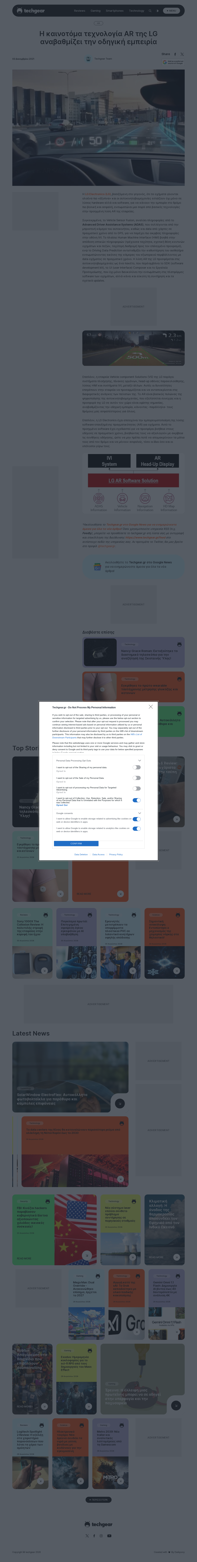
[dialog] (98, 781)
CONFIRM (76, 843)
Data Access (98, 854)
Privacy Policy (116, 854)
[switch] (137, 767)
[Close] (152, 708)
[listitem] (98, 760)
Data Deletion (81, 854)
